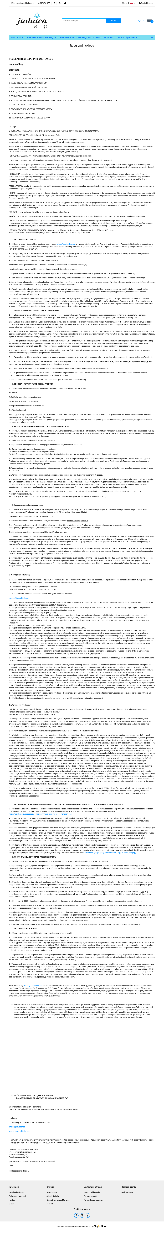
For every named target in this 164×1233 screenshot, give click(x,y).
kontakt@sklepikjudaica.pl (19, 598)
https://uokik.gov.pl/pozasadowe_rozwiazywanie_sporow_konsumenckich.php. (40, 814)
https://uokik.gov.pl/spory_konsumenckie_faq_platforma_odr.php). (109, 853)
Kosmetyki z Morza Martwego (41, 37)
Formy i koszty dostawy (93, 1200)
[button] (14, 1187)
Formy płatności (90, 1196)
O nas (11, 1204)
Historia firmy (52, 1192)
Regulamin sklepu (16, 1192)
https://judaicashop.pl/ (66, 244)
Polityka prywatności (17, 1196)
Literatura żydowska (126, 37)
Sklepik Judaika (53, 1196)
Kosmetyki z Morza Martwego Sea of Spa (79, 37)
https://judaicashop (17, 1127)
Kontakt (12, 1200)
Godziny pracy (127, 1192)
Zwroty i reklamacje (92, 1192)
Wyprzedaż (16, 37)
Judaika (107, 37)
